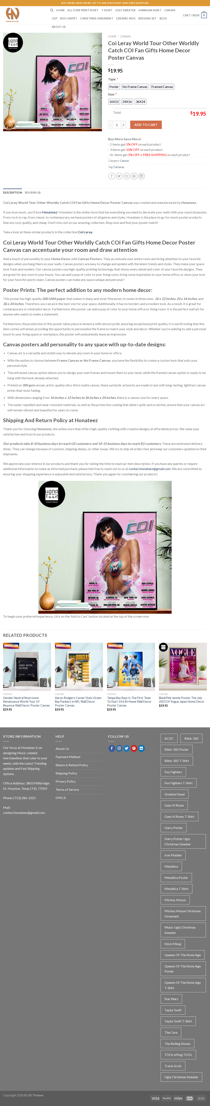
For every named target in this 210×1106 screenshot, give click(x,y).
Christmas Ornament (96, 18)
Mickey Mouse (175, 900)
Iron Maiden (173, 855)
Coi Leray (118, 167)
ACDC (169, 738)
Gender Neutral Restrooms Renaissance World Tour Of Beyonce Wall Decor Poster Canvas (26, 701)
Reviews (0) (33, 192)
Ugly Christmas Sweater (181, 1077)
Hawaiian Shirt (149, 10)
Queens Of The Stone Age (182, 955)
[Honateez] (23, 15)
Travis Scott (172, 1066)
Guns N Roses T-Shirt (179, 816)
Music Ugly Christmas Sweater (180, 929)
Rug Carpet (68, 18)
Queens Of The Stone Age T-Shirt (182, 985)
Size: (112, 94)
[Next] (207, 680)
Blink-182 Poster (176, 749)
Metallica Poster (176, 877)
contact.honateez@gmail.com (150, 469)
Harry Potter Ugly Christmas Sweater (177, 841)
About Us (59, 26)
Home (60, 10)
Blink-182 (191, 738)
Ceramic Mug (126, 18)
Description (12, 192)
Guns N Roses (174, 805)
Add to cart (146, 125)
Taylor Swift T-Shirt (178, 1021)
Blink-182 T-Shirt (176, 761)
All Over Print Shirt (82, 10)
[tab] (12, 192)
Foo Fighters (173, 772)
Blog (163, 18)
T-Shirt (107, 10)
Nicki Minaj (172, 944)
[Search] (51, 10)
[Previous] (3, 680)
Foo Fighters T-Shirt (178, 783)
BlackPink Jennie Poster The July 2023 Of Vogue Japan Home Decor (181, 699)
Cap (54, 18)
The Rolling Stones (177, 1043)
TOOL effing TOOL (178, 1055)
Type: (113, 79)
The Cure (170, 1032)
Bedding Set (147, 18)
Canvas (170, 10)
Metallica (171, 866)
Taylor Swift (172, 1010)
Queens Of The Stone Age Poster (182, 968)
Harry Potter (173, 828)
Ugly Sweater (125, 10)
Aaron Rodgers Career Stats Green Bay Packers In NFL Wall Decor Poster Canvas (78, 701)
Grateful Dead (174, 794)
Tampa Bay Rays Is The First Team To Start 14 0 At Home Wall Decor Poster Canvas (129, 701)
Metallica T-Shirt (176, 889)
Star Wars (171, 999)
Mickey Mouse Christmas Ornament (182, 913)
